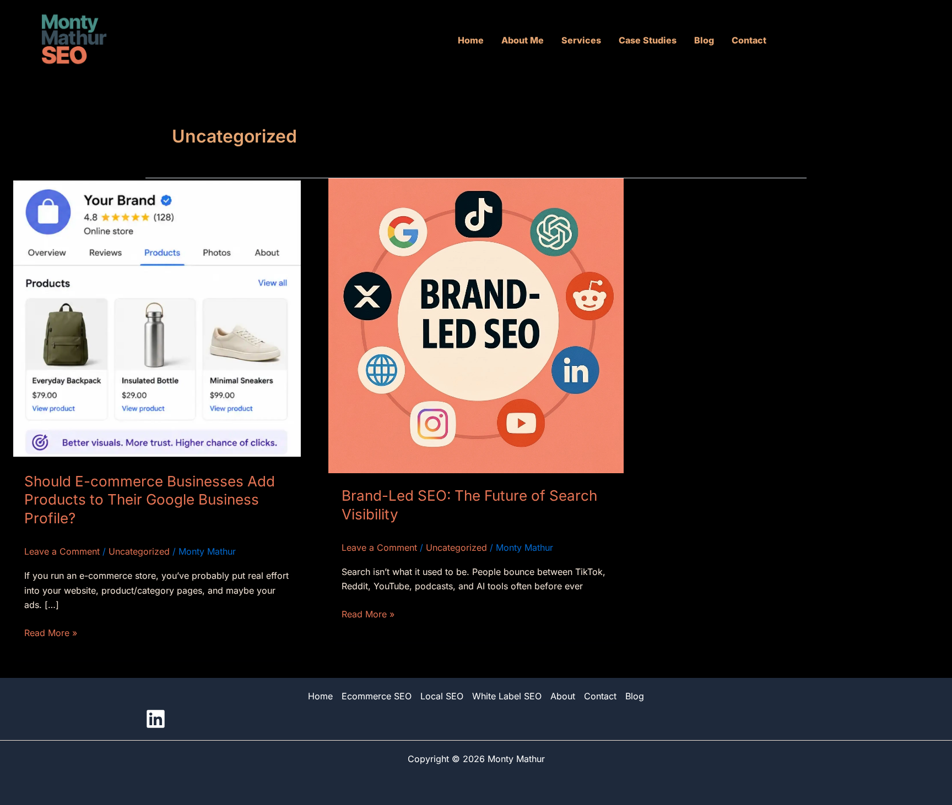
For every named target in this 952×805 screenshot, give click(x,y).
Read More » (50, 632)
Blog (704, 40)
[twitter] (155, 719)
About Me (522, 40)
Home (471, 40)
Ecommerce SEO (377, 696)
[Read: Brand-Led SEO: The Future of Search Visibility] (476, 324)
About (562, 696)
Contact (749, 40)
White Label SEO (507, 696)
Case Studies (648, 40)
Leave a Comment (62, 551)
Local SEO (441, 696)
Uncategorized (139, 551)
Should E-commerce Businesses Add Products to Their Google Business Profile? (149, 500)
